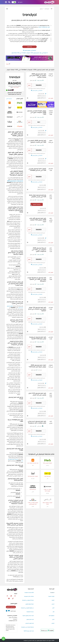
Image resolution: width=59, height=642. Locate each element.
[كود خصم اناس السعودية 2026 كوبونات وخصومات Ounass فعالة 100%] (47, 500)
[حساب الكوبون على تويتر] (11, 596)
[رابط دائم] (45, 94)
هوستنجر (47, 493)
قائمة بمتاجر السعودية (29, 592)
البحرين (53, 604)
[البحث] (9, 2)
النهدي (33, 506)
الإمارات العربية (51, 596)
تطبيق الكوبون (13, 603)
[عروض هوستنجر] (40, 104)
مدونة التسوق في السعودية (28, 600)
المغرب (52, 623)
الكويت (53, 600)
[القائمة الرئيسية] (6, 2)
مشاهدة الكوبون (36, 204)
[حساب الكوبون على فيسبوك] (7, 596)
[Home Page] (49, 2)
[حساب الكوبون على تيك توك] (12, 598)
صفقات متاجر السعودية (29, 596)
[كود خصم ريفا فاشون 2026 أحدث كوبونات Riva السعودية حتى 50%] (10, 121)
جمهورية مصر (51, 615)
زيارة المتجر (29, 47)
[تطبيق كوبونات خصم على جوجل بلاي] (9, 611)
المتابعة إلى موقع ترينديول (30, 50)
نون (47, 478)
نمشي (33, 491)
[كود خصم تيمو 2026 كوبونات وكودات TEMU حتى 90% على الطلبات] (32, 460)
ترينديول (41, 9)
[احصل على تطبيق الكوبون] (29, 58)
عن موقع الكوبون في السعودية (27, 608)
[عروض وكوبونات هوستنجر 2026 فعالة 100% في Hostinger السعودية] (47, 486)
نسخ (29, 85)
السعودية (52, 592)
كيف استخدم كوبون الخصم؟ (28, 615)
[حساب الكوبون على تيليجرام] (9, 598)
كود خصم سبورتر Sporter (29, 631)
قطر (53, 612)
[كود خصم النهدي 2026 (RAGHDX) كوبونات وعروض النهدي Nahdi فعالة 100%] (32, 500)
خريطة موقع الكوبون (29, 604)
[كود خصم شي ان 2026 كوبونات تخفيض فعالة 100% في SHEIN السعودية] (10, 126)
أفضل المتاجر (19, 98)
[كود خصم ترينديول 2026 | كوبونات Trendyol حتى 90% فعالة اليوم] (10, 117)
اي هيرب (47, 465)
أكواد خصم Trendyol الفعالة (44, 27)
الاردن (53, 619)
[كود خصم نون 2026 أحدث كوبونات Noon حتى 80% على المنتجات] (47, 473)
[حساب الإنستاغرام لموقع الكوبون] (15, 596)
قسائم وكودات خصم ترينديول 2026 (15, 181)
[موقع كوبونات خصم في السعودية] (51, 8)
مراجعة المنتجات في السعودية (27, 627)
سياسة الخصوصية (30, 612)
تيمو (33, 465)
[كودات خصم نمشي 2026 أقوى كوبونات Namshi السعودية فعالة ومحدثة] (32, 486)
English (20, 2)
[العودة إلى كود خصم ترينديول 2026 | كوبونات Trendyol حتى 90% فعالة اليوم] (7, 9)
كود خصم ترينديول (30, 619)
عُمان (53, 608)
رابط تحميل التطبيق (11, 607)
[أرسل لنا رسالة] (3, 638)
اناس (47, 506)
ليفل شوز (32, 478)
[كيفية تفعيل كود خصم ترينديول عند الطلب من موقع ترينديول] (14, 82)
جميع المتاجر (47, 9)
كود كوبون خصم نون (29, 623)
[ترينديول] (29, 14)
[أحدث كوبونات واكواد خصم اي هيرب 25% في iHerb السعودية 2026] (47, 460)
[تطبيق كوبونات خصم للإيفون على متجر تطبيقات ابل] (6, 611)
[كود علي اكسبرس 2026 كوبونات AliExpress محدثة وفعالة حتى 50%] (19, 126)
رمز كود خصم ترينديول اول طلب (15, 460)
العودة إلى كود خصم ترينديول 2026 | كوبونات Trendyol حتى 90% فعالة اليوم (29, 53)
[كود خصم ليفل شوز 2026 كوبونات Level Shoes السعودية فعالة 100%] (32, 473)
